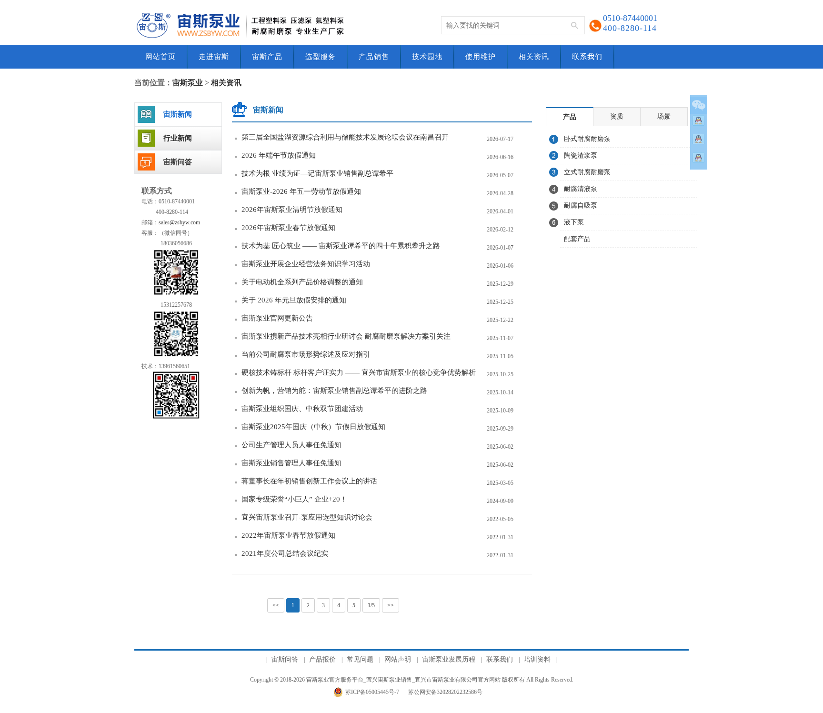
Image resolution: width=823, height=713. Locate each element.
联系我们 (499, 659)
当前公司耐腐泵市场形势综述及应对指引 (305, 354)
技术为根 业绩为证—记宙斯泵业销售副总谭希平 (317, 173)
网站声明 (397, 659)
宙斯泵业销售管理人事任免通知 (291, 463)
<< (275, 605)
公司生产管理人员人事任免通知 (291, 445)
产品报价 (322, 659)
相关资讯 (226, 83)
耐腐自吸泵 (580, 205)
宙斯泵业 (187, 83)
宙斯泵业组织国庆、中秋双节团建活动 (302, 408)
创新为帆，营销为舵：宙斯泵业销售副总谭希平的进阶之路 (334, 390)
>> (390, 605)
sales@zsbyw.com (179, 222)
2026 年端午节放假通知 (278, 155)
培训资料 (537, 659)
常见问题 (360, 659)
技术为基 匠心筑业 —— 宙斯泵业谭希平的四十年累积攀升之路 (340, 246)
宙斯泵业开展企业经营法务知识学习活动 (305, 264)
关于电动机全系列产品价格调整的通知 (302, 282)
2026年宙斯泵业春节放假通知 (288, 227)
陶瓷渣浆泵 (580, 155)
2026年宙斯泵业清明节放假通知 (291, 209)
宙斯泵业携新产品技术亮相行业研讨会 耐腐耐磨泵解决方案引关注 (346, 336)
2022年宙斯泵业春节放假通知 (288, 535)
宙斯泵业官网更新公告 (277, 318)
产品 (569, 117)
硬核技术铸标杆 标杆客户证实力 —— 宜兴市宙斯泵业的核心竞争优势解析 (358, 372)
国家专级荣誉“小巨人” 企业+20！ (294, 499)
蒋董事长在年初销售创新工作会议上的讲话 (309, 481)
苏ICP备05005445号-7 (372, 692)
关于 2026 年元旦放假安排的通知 (293, 300)
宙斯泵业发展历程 (448, 659)
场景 (664, 116)
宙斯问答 (284, 659)
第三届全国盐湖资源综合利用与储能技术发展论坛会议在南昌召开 (345, 137)
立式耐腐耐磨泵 (587, 172)
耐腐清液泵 (580, 188)
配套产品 (577, 238)
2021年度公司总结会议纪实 (284, 553)
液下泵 (574, 222)
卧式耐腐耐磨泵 (587, 138)
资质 (616, 116)
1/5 (371, 605)
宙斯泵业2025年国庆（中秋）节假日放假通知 (313, 427)
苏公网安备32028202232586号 (445, 692)
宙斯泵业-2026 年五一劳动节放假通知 (301, 191)
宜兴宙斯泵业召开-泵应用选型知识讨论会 (306, 517)
